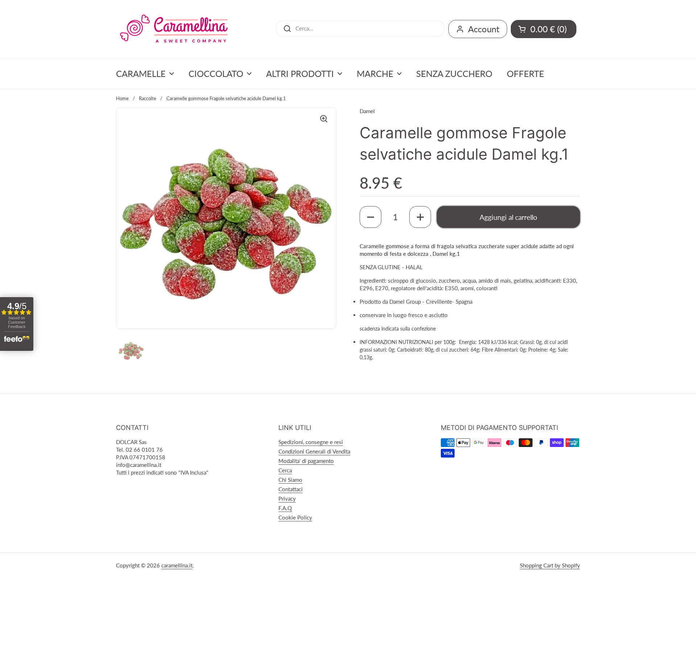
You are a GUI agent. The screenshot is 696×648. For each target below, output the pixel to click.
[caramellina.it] (174, 29)
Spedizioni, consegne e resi (310, 442)
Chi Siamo (290, 479)
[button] (370, 217)
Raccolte (147, 98)
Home (122, 98)
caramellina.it (176, 565)
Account (484, 29)
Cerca (285, 470)
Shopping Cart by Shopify (550, 565)
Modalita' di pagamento (306, 461)
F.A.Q (285, 508)
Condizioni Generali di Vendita (314, 451)
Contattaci (290, 489)
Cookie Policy (295, 517)
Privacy (287, 498)
